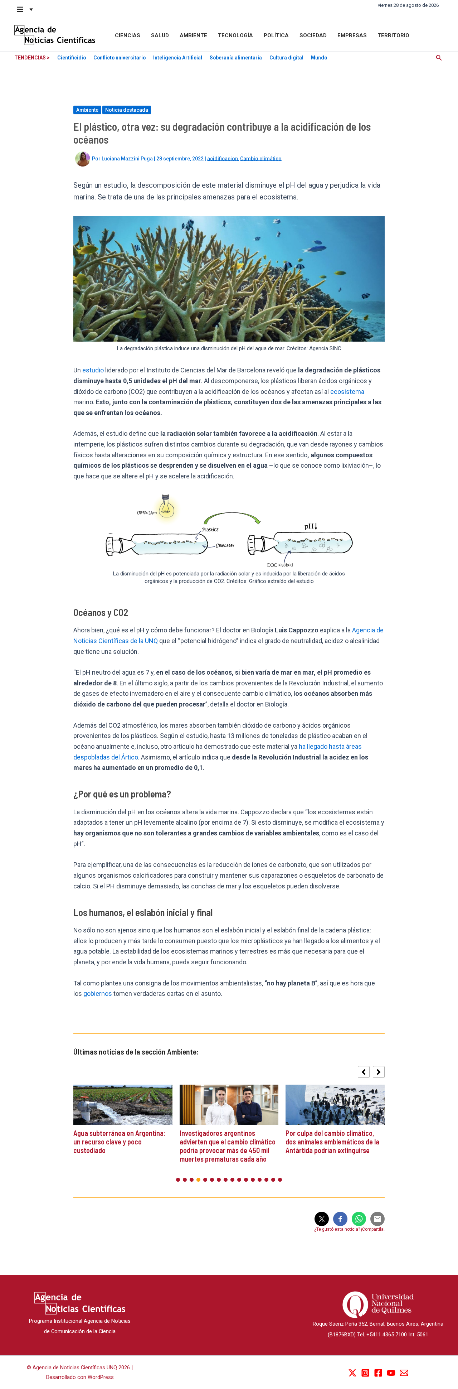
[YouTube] (391, 1373)
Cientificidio (71, 58)
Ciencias (127, 35)
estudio (93, 370)
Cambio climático (261, 158)
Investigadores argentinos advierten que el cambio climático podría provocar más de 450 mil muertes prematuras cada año (228, 1146)
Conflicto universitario (119, 58)
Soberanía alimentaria (236, 58)
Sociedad (313, 35)
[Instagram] (365, 1373)
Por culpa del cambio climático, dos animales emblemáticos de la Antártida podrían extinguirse (332, 1141)
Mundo (319, 58)
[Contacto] (404, 1373)
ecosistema (347, 391)
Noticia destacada (126, 110)
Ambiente (193, 35)
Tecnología (235, 35)
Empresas (352, 35)
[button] (25, 9)
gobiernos (98, 993)
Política (276, 35)
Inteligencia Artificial (177, 58)
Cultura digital (286, 58)
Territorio (393, 35)
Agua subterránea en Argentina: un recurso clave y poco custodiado (119, 1141)
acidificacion (222, 158)
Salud (160, 35)
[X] (352, 1373)
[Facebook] (378, 1373)
